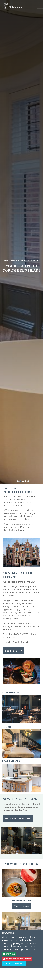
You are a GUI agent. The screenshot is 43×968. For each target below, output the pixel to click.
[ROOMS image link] (21, 925)
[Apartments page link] (21, 778)
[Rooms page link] (21, 743)
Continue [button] (10, 953)
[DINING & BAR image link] (21, 882)
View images (21, 906)
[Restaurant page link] (21, 709)
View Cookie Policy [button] (15, 963)
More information (15, 818)
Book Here (11, 650)
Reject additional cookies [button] (18, 958)
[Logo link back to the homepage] (12, 6)
